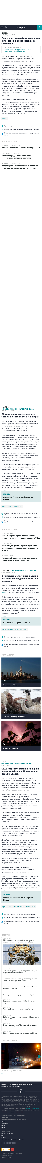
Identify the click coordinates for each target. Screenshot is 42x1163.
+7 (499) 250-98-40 (6, 1112)
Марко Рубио (30, 907)
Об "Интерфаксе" (13, 1084)
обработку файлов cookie (32, 1108)
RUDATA (3, 1137)
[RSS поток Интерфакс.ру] (11, 1143)
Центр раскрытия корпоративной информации (12, 1139)
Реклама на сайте (6, 1086)
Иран (9, 325)
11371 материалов (7, 1074)
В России (5, 571)
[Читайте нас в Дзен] (2, 1143)
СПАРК (3, 1122)
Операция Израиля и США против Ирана (17, 181)
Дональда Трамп (18, 907)
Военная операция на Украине (24, 571)
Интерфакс (21, 27)
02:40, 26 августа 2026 (8, 765)
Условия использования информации (11, 1153)
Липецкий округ (7, 629)
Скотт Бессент (17, 506)
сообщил (4, 593)
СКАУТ (3, 1125)
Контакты (4, 1084)
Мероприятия (16, 1086)
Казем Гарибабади (19, 325)
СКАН (2, 1135)
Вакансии (29, 1084)
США (4, 325)
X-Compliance (4, 1123)
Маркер (3, 1127)
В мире (4, 179)
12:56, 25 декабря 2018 (8, 35)
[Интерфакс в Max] (14, 1143)
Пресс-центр (22, 1084)
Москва (4, 33)
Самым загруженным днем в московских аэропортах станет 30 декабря (18, 50)
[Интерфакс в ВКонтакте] (8, 1143)
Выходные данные (6, 1155)
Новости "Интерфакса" (7, 1133)
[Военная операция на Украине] (21, 1068)
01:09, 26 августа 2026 (8, 182)
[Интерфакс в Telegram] (5, 1143)
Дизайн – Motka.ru (6, 1157)
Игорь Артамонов (21, 629)
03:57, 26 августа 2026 (8, 572)
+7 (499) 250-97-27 (18, 1112)
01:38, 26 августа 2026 (8, 411)
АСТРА (3, 1129)
